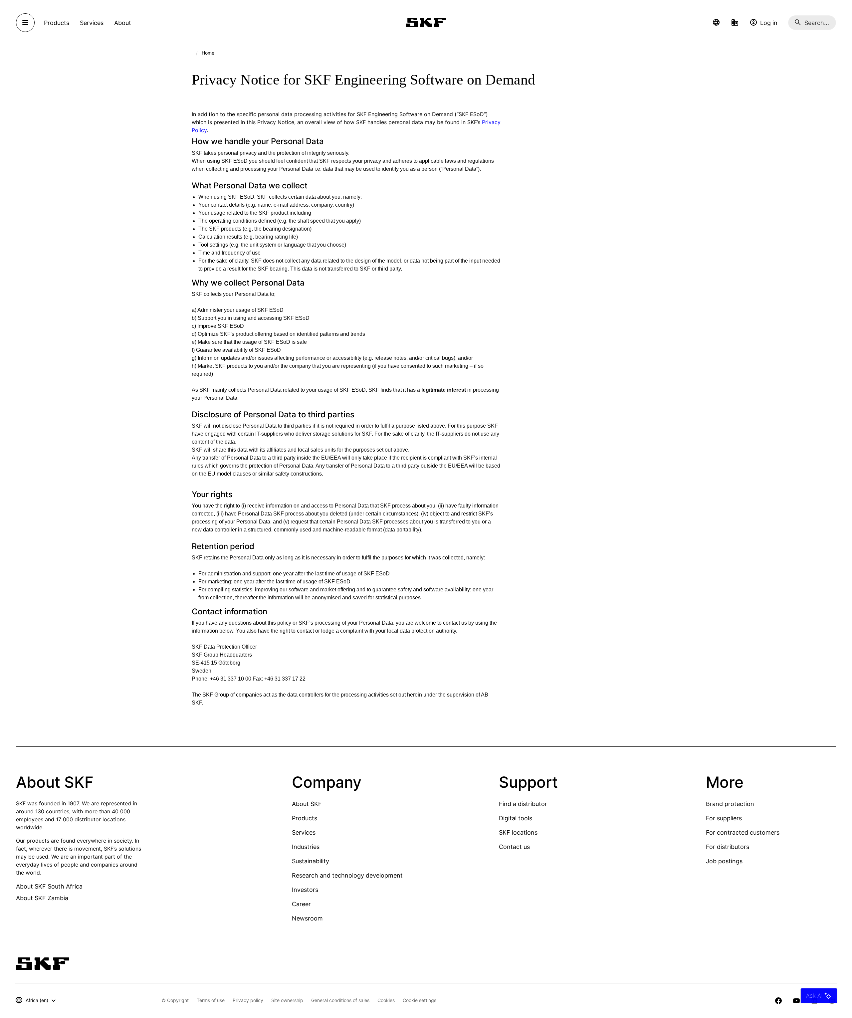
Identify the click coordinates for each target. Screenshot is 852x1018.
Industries (306, 846)
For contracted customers (742, 832)
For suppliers (724, 818)
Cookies (386, 1000)
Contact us (514, 846)
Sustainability (310, 861)
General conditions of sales (340, 1000)
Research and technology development (347, 875)
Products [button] (56, 22)
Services (304, 832)
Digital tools (515, 818)
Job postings (724, 861)
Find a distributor (523, 803)
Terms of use (211, 1000)
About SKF (307, 803)
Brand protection (730, 803)
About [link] (122, 22)
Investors (305, 889)
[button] (716, 23)
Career (301, 904)
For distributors (727, 846)
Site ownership (287, 1000)
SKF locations (518, 832)
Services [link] (92, 22)
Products (304, 818)
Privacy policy (248, 1000)
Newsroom (307, 918)
